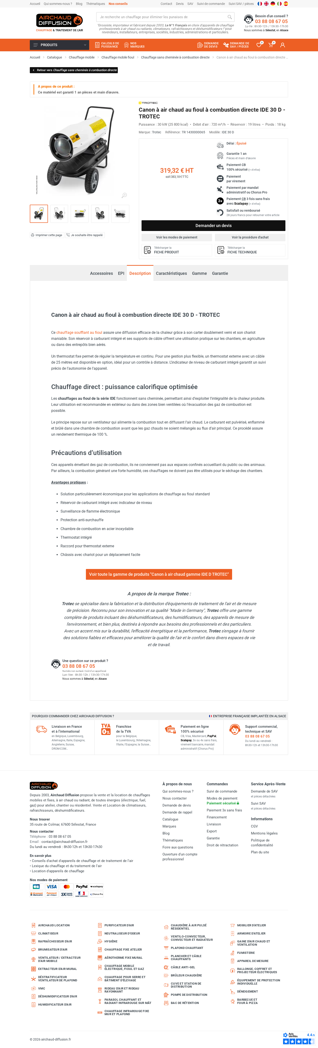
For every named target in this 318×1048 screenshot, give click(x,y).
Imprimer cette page (49, 235)
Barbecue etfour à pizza (247, 1001)
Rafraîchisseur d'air (55, 941)
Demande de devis (176, 805)
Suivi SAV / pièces (241, 3)
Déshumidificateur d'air (57, 996)
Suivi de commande (211, 3)
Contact (166, 3)
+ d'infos (254, 169)
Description (140, 273)
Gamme (199, 273)
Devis (180, 3)
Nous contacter (174, 798)
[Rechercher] (230, 17)
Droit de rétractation (222, 845)
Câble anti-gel (183, 967)
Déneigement (247, 991)
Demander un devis (214, 225)
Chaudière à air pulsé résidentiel (188, 927)
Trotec (156, 132)
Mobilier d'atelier (251, 925)
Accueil (35, 3)
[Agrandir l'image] (124, 195)
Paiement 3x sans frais (224, 810)
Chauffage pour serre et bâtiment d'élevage (125, 978)
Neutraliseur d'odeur (122, 933)
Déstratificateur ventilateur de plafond (57, 978)
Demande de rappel (177, 812)
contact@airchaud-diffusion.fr (64, 842)
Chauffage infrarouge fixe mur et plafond (127, 1012)
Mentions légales (264, 833)
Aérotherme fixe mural (123, 957)
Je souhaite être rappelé (87, 235)
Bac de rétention (185, 1003)
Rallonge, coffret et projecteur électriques (257, 970)
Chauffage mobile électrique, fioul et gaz (124, 967)
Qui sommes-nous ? (58, 3)
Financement (217, 817)
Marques (169, 826)
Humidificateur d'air (54, 1004)
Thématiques (95, 3)
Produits (49, 45)
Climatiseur (48, 933)
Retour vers (77, 70)
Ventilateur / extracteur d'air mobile (59, 959)
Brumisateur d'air (52, 949)
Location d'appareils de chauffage (58, 871)
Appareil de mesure (253, 961)
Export (212, 831)
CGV (254, 826)
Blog (79, 3)
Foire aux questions (177, 847)
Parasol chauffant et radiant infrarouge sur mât (128, 1001)
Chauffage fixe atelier (123, 949)
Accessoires (101, 273)
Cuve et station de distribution (186, 985)
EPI (121, 273)
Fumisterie (246, 953)
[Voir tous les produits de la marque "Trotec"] (148, 103)
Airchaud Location (54, 925)
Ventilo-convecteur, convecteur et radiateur (192, 938)
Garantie (220, 273)
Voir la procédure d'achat (250, 237)
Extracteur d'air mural (57, 969)
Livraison (214, 824)
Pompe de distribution (189, 994)
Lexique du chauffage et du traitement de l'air (67, 866)
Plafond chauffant (187, 948)
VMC (41, 988)
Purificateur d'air (119, 925)
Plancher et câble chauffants (186, 957)
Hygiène (111, 941)
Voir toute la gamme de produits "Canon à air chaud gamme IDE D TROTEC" (159, 574)
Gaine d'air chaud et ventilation (253, 943)
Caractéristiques (171, 273)
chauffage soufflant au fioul (79, 332)
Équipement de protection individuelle (258, 982)
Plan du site (260, 852)
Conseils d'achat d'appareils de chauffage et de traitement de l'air (82, 861)
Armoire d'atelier (251, 933)
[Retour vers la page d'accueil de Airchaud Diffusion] (59, 20)
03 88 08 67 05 (271, 21)
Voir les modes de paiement (176, 237)
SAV (190, 3)
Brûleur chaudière (186, 975)
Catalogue (170, 819)
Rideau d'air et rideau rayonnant (122, 990)
